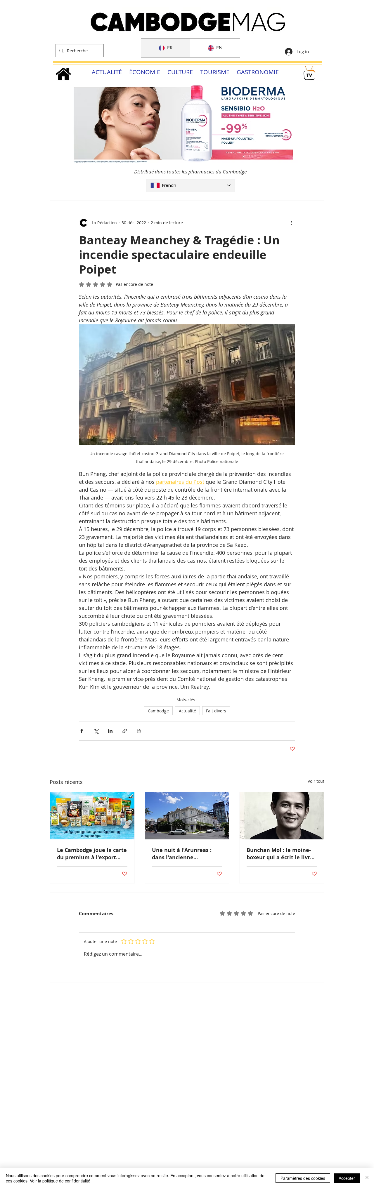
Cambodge (158, 711)
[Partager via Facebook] (81, 731)
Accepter (347, 1178)
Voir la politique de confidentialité (60, 1181)
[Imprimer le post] (139, 731)
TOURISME (214, 72)
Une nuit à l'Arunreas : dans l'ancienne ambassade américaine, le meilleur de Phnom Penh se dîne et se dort (186, 853)
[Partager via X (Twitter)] (96, 731)
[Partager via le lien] (124, 731)
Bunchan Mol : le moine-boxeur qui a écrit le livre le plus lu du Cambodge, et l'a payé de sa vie (281, 853)
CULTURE (180, 72)
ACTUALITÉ (107, 72)
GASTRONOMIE (258, 72)
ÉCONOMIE (144, 72)
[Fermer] (366, 1178)
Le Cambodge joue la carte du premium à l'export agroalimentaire (92, 853)
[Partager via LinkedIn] (110, 731)
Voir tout (316, 781)
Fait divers (216, 711)
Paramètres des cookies (302, 1178)
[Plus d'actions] (291, 222)
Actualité (187, 711)
